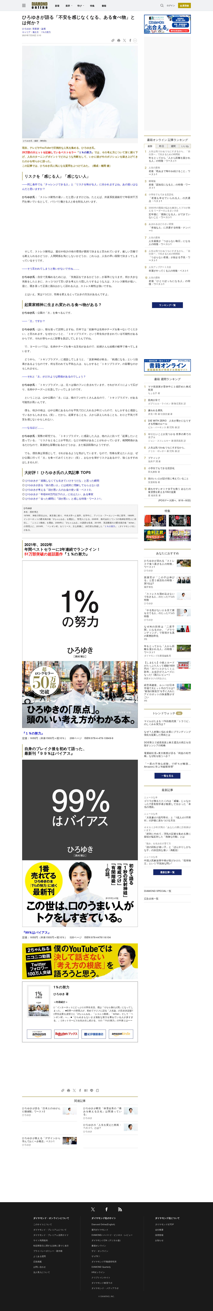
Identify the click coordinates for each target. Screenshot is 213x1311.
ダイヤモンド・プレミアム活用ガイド (51, 1234)
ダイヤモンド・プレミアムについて (50, 1229)
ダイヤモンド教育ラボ (102, 1282)
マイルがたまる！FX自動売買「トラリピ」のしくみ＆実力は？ (167, 722)
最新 (150, 146)
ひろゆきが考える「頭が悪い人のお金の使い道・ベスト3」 (59, 489)
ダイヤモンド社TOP (164, 1224)
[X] (93, 1210)
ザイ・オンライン (100, 1250)
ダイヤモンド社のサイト (104, 1218)
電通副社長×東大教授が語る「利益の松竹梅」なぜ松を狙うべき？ (167, 754)
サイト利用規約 (40, 1240)
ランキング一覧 (167, 305)
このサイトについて (42, 1224)
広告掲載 (37, 1261)
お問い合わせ (39, 1266)
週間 (173, 146)
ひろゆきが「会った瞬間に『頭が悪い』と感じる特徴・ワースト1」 (64, 498)
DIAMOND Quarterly (101, 1266)
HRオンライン (98, 1272)
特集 (92, 5)
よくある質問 (39, 1256)
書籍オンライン (99, 1245)
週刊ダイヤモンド (100, 1229)
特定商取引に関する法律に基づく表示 (51, 1245)
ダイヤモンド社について (167, 1218)
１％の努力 (85, 152)
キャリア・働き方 (30, 31)
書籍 (104, 5)
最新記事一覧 (167, 872)
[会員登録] (184, 5)
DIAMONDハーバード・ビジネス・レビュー (112, 1234)
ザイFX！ (96, 1256)
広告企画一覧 (151, 898)
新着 (57, 5)
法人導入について (41, 1272)
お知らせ (159, 1240)
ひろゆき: (34, 28)
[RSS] (120, 1210)
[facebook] (106, 1210)
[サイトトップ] (39, 5)
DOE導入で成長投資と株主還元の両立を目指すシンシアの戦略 (167, 744)
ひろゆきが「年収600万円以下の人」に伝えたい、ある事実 (59, 494)
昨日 (161, 146)
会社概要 (159, 1229)
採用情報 (159, 1234)
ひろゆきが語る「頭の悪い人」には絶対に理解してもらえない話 (62, 485)
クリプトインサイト (101, 1277)
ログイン (171, 5)
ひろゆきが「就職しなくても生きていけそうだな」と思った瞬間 (62, 480)
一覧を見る (168, 775)
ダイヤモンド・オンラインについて (51, 1218)
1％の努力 (46, 31)
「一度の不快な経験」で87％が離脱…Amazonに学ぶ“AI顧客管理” (167, 765)
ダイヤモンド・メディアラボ (105, 1288)
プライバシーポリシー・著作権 (47, 1250)
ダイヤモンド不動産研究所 (104, 1261)
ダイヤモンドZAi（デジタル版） (107, 1240)
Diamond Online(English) (103, 1224)
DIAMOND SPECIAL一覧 (157, 890)
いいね (185, 146)
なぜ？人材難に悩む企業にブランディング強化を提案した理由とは (167, 733)
